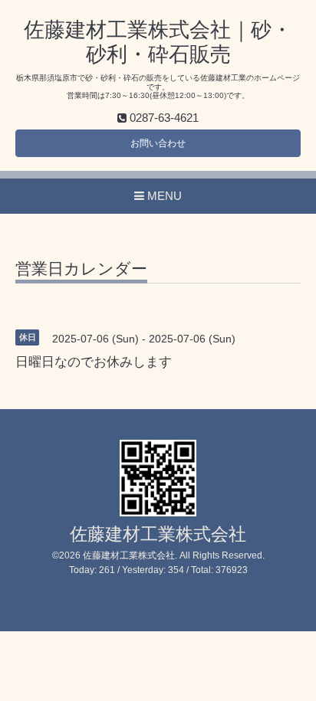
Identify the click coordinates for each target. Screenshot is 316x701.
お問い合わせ (158, 143)
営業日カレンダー (81, 268)
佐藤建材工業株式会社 (158, 534)
